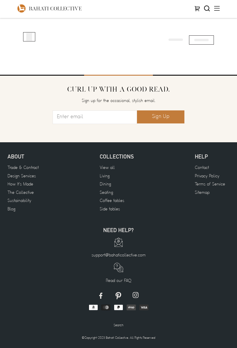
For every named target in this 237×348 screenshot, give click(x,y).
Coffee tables (112, 201)
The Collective (21, 193)
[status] (29, 37)
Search (118, 325)
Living (105, 176)
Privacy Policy (207, 176)
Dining (105, 184)
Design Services (22, 176)
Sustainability (19, 201)
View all (107, 168)
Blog (11, 209)
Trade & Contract (23, 168)
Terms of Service (210, 184)
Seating (106, 193)
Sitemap (202, 193)
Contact (202, 168)
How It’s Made (20, 184)
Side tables (110, 209)
